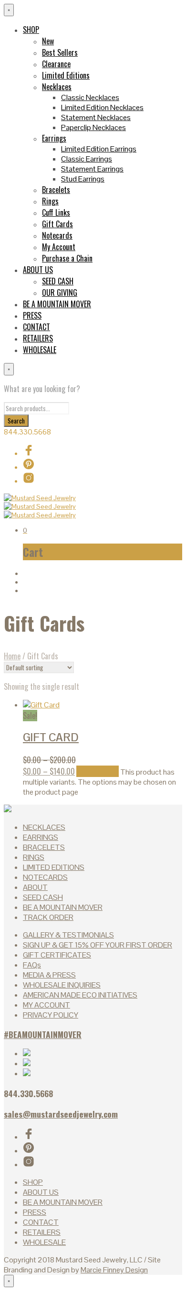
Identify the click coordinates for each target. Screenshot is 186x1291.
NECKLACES (44, 827)
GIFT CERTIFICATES (57, 955)
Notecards (57, 235)
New (48, 41)
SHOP (31, 29)
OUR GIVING (59, 292)
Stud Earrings (82, 179)
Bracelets (56, 189)
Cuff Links (56, 212)
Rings (50, 201)
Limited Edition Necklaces (102, 107)
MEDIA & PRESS (49, 975)
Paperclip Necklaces (93, 127)
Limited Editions (66, 75)
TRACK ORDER (48, 917)
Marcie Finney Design (114, 1270)
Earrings (54, 138)
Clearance (56, 64)
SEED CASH (57, 281)
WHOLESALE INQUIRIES (62, 985)
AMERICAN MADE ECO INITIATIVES (80, 995)
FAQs (32, 965)
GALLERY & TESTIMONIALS (68, 935)
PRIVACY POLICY (50, 1015)
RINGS (33, 857)
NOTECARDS (45, 877)
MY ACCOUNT (46, 1005)
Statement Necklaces (96, 117)
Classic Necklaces (90, 97)
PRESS (32, 315)
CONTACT (36, 327)
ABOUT (35, 887)
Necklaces (57, 86)
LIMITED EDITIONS (53, 867)
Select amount (97, 771)
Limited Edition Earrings (98, 149)
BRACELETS (44, 847)
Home (12, 656)
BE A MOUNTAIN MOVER (57, 304)
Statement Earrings (92, 169)
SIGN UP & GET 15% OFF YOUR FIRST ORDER (97, 945)
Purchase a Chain (67, 258)
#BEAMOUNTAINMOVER (43, 1034)
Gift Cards (57, 224)
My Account (58, 246)
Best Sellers (60, 52)
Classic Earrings (86, 159)
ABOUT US (38, 269)
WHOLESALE (39, 349)
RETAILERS (38, 338)
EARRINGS (40, 837)
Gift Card (51, 737)
